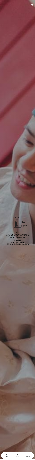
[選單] (3, 5)
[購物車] (32, 5)
